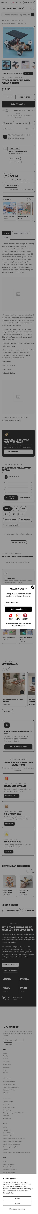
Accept (17, 1198)
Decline (17, 1204)
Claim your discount (18, 609)
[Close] (32, 587)
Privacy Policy (8, 1193)
